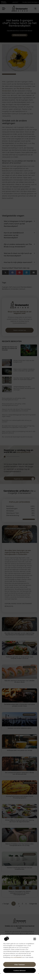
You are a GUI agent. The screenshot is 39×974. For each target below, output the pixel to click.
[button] (35, 939)
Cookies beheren (19, 970)
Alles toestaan (19, 964)
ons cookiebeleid (16, 957)
